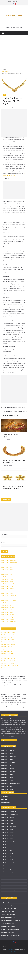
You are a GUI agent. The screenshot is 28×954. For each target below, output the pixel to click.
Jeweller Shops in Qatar (6, 574)
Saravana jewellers (5, 802)
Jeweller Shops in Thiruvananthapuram (10, 783)
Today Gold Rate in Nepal (7, 646)
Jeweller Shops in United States (8, 560)
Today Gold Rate (13, 107)
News (4, 94)
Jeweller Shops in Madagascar (8, 607)
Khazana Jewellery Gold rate (8, 914)
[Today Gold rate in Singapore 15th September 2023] (14, 446)
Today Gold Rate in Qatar (7, 653)
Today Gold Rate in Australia (8, 632)
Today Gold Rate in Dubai (7, 637)
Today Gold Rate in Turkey (7, 663)
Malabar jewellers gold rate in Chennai (10, 920)
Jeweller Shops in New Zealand (8, 598)
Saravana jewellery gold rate (8, 926)
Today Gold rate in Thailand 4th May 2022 (14, 407)
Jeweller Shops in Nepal (7, 593)
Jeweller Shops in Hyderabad (8, 762)
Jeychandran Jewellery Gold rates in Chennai (12, 905)
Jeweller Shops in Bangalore (8, 750)
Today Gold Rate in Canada (7, 634)
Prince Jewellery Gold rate (7, 923)
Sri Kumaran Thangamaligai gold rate (10, 929)
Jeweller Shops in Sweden (7, 624)
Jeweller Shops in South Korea (8, 600)
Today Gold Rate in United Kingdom (9, 665)
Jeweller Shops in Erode (7, 759)
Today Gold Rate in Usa (6, 668)
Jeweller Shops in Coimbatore (8, 756)
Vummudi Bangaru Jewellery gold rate (10, 935)
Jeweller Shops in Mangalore (8, 771)
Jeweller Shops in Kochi (6, 765)
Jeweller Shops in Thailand (7, 614)
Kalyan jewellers (5, 799)
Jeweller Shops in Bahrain (7, 576)
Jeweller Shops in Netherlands (8, 595)
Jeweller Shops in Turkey (7, 617)
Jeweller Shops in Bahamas (7, 602)
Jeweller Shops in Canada (7, 567)
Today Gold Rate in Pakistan (8, 651)
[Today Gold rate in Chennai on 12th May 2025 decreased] (14, 471)
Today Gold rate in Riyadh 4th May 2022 (14, 411)
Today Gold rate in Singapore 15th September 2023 (14, 461)
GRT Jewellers (4, 796)
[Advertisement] (14, 54)
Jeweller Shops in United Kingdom (9, 562)
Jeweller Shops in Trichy (7, 786)
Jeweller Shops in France (7, 586)
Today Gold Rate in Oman (7, 649)
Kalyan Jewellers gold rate (7, 911)
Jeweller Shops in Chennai (7, 753)
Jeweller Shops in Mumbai (7, 774)
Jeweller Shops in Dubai (7, 569)
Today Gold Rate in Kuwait (7, 642)
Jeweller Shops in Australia (7, 565)
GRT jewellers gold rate (6, 902)
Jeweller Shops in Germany (7, 588)
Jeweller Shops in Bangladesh (8, 584)
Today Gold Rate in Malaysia (8, 644)
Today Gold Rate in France (7, 639)
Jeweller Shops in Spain (6, 605)
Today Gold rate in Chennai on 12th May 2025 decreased (13, 487)
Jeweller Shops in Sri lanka (7, 610)
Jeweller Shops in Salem (7, 780)
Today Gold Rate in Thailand (8, 660)
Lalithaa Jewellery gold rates (8, 917)
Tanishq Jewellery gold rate (7, 932)
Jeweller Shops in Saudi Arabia (8, 572)
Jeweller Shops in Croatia (7, 612)
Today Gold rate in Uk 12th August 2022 (11, 436)
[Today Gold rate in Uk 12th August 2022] (14, 420)
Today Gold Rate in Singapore (8, 658)
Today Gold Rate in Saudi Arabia (9, 656)
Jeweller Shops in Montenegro (8, 621)
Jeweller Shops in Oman (7, 579)
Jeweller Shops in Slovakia (7, 619)
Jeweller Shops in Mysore (7, 777)
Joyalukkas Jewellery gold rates (8, 908)
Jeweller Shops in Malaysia (7, 591)
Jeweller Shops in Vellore (7, 789)
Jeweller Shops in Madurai (7, 768)
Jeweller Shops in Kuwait (7, 581)
